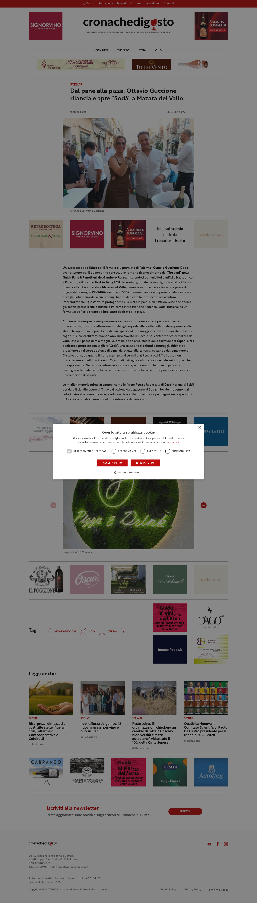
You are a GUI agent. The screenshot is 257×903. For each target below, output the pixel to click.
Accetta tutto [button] (112, 462)
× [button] (199, 427)
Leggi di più (173, 442)
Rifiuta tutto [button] (145, 462)
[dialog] (128, 452)
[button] (128, 472)
